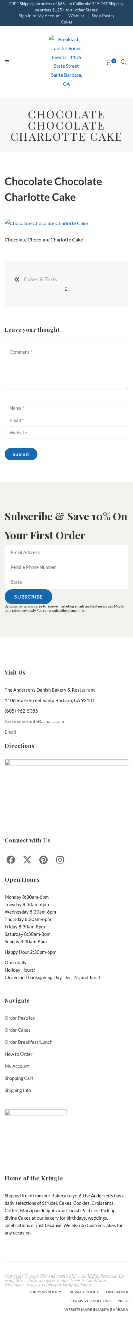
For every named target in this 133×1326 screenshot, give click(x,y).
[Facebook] (11, 860)
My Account (17, 1066)
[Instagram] (60, 860)
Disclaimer (117, 1292)
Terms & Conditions (90, 1300)
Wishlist (76, 15)
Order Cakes (18, 1030)
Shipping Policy (45, 1292)
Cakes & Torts (40, 279)
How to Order (18, 1054)
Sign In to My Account (40, 15)
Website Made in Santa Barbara (96, 1309)
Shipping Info (18, 1090)
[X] (27, 860)
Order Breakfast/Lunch (28, 1042)
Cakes (66, 21)
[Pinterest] (43, 860)
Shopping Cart (19, 1078)
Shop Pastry (103, 15)
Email (10, 732)
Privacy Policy (83, 1292)
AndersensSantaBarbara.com (34, 721)
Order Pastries (20, 1018)
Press (123, 1300)
